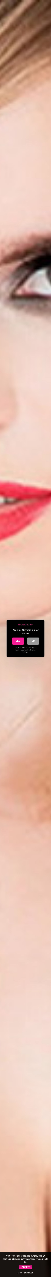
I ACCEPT (25, 1267)
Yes (18, 641)
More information (25, 1273)
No (33, 641)
